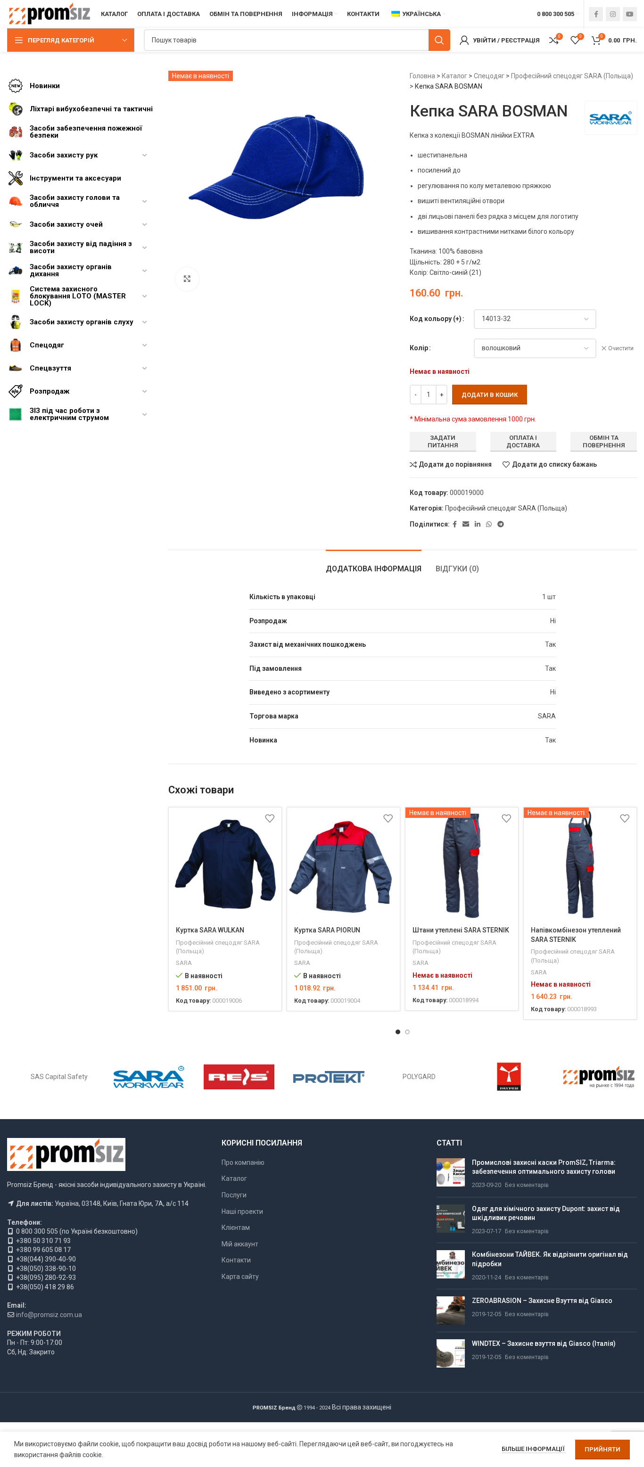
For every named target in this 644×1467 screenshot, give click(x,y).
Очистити (621, 348)
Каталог (454, 76)
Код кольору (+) (436, 318)
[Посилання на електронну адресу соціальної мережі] (466, 524)
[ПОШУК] (439, 40)
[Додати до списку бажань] (269, 818)
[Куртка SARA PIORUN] (343, 864)
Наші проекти (242, 1211)
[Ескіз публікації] (451, 1174)
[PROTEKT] (329, 1076)
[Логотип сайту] (49, 13)
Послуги (234, 1195)
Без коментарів (527, 1184)
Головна (422, 76)
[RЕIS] (239, 1076)
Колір (419, 348)
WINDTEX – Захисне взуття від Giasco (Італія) (544, 1343)
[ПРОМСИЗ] (599, 1076)
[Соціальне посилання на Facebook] (596, 14)
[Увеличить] (187, 279)
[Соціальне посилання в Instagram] (613, 14)
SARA (184, 962)
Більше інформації (534, 1448)
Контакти (236, 1260)
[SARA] (149, 1076)
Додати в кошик (490, 394)
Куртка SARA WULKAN (210, 930)
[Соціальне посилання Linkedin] (477, 524)
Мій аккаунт (240, 1244)
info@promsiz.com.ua (49, 1315)
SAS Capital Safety (59, 1076)
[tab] (373, 564)
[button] (398, 1032)
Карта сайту (240, 1276)
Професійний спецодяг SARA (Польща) (572, 76)
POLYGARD (419, 1076)
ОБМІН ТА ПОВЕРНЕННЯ (604, 441)
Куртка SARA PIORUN (327, 930)
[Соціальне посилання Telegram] (501, 524)
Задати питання (443, 441)
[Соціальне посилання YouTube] (630, 14)
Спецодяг (489, 76)
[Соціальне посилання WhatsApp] (489, 524)
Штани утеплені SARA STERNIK (461, 930)
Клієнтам (236, 1227)
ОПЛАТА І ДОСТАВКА (523, 441)
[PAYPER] (509, 1076)
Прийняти (602, 1449)
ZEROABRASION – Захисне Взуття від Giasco (542, 1300)
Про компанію (243, 1162)
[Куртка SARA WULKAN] (225, 864)
